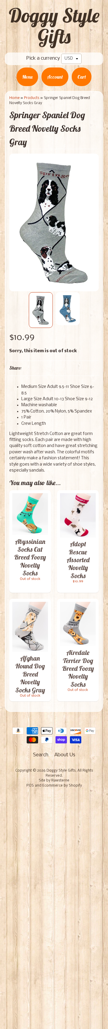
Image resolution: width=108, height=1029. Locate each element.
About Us (64, 755)
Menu (27, 77)
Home (14, 98)
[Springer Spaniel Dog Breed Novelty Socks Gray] (41, 310)
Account (55, 77)
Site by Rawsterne (54, 780)
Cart (81, 77)
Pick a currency (43, 58)
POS (30, 786)
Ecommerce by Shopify (62, 786)
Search (40, 755)
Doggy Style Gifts (54, 25)
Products (31, 98)
